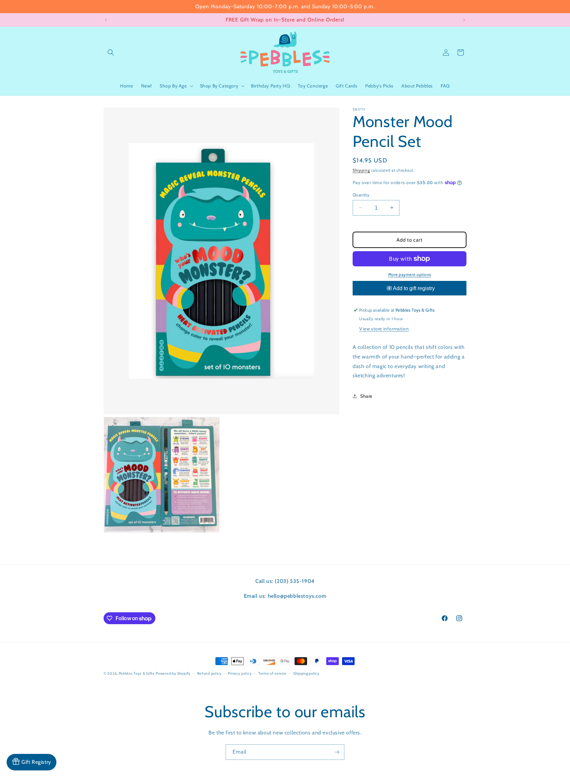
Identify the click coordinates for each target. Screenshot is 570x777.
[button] (111, 52)
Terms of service (272, 673)
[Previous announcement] (106, 20)
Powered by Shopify (173, 673)
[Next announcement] (464, 20)
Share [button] (366, 396)
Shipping (361, 170)
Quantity (361, 194)
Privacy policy (240, 673)
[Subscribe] (337, 752)
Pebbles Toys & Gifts (137, 673)
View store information (384, 329)
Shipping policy (306, 673)
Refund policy (209, 673)
